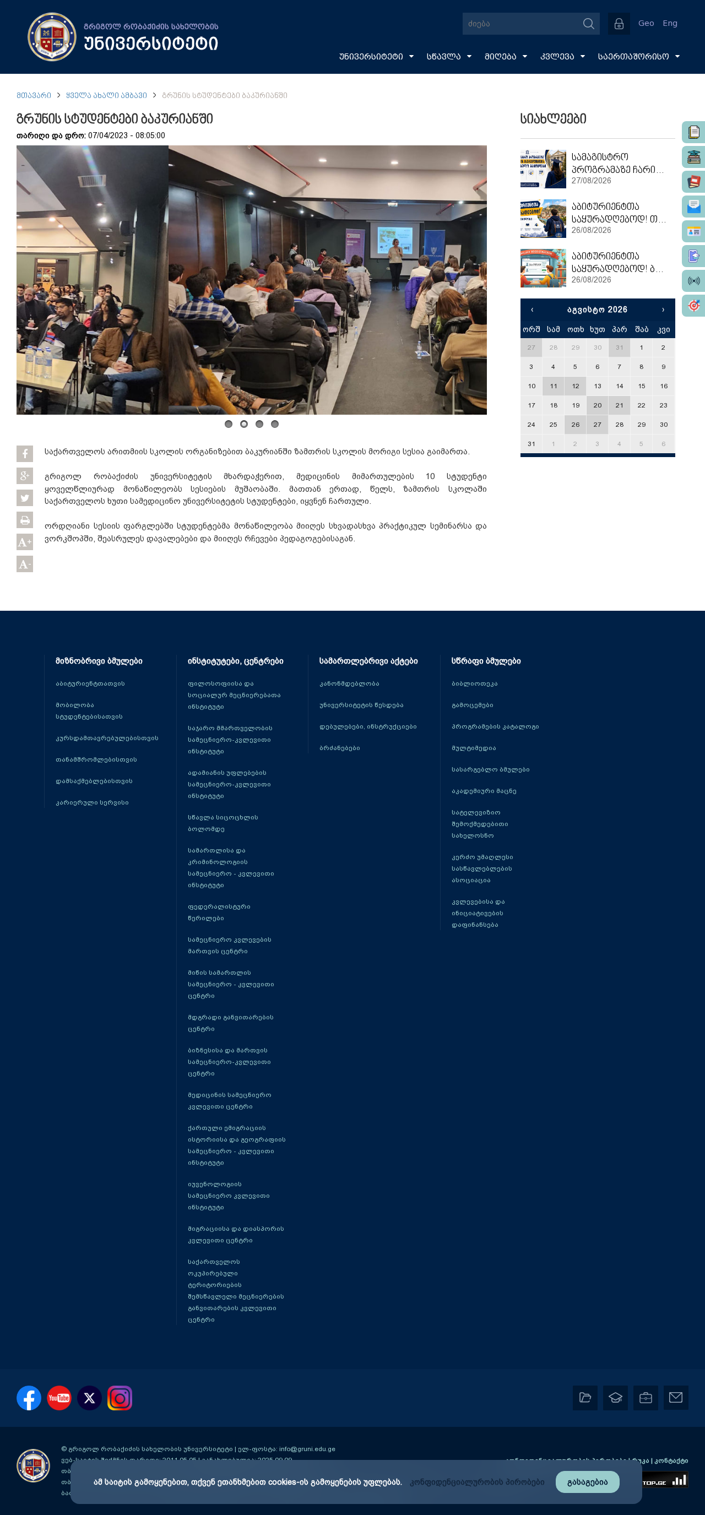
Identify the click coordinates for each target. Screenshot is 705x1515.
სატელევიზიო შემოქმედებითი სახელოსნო (480, 823)
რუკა (641, 1460)
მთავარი (34, 96)
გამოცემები (473, 705)
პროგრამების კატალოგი (495, 726)
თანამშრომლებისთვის (96, 759)
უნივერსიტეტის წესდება (361, 705)
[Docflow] (693, 132)
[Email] (693, 207)
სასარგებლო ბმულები (491, 769)
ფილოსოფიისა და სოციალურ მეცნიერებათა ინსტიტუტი (234, 695)
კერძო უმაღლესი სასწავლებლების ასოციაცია (482, 868)
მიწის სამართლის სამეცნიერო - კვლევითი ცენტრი (231, 984)
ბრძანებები (339, 748)
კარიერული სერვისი (92, 802)
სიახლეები (553, 120)
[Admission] (693, 256)
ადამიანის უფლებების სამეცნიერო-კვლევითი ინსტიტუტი (229, 784)
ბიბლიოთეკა (475, 683)
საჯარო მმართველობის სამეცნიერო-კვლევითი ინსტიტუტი (230, 739)
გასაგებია (587, 1482)
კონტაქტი (671, 1460)
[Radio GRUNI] (693, 281)
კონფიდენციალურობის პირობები (477, 1482)
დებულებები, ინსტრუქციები (368, 726)
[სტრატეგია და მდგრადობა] (693, 306)
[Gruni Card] (693, 231)
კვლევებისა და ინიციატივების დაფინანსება (478, 913)
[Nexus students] (693, 157)
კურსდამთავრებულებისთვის (107, 738)
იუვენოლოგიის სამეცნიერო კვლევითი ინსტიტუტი (229, 1195)
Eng (670, 23)
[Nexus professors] (693, 182)
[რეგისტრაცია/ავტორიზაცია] (619, 24)
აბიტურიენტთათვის (90, 683)
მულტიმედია (474, 748)
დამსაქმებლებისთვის (94, 781)
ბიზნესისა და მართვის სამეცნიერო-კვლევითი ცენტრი (229, 1061)
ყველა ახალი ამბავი (106, 96)
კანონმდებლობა (349, 683)
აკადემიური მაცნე (484, 791)
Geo (646, 23)
